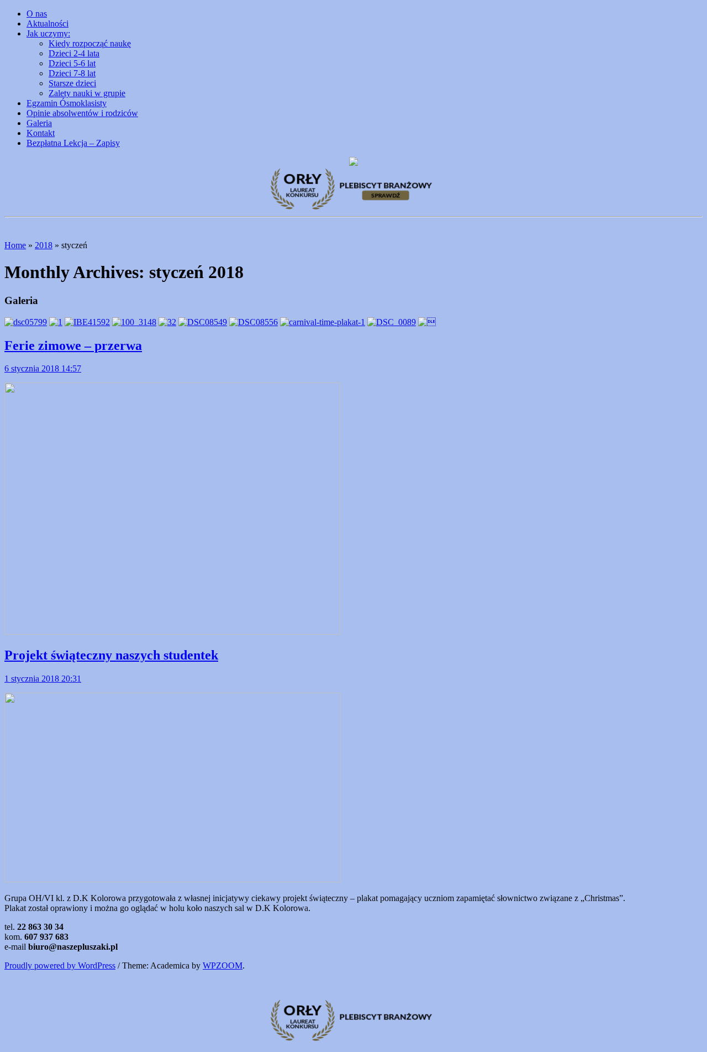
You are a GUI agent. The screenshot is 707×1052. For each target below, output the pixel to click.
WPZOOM (222, 965)
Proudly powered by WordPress (59, 965)
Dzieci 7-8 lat (72, 73)
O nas (37, 13)
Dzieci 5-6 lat (72, 63)
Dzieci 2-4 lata (74, 53)
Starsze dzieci (72, 83)
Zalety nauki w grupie (87, 93)
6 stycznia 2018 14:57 (42, 368)
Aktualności (47, 23)
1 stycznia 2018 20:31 (42, 678)
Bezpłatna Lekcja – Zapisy (73, 143)
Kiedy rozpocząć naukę (90, 43)
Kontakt (41, 133)
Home (15, 245)
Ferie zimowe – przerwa (73, 345)
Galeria (39, 123)
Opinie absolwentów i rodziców (82, 113)
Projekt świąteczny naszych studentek (111, 655)
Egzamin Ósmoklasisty (67, 103)
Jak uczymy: (48, 33)
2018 (43, 245)
